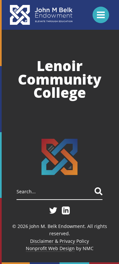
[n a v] (101, 15)
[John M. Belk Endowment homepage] (41, 15)
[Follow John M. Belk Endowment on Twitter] (53, 210)
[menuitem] (59, 241)
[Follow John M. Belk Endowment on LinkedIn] (66, 210)
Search (98, 191)
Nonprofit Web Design (50, 248)
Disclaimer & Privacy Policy (59, 241)
